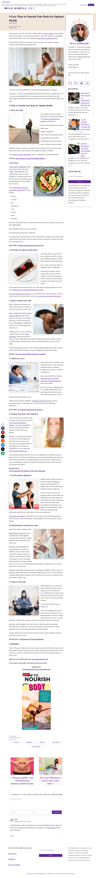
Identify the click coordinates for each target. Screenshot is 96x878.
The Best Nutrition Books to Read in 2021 (31, 245)
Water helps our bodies (16, 533)
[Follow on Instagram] (87, 83)
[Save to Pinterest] (3, 432)
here (55, 90)
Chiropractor (51, 828)
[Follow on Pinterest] (75, 83)
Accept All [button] (91, 5)
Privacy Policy (12, 853)
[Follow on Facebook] (70, 83)
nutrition (29, 742)
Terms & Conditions (14, 865)
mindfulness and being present (41, 401)
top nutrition (36, 746)
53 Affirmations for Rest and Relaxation (31, 639)
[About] (79, 31)
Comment (56, 812)
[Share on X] (3, 449)
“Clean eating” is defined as (17, 167)
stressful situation (48, 33)
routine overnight (51, 38)
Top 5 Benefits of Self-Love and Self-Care (30, 409)
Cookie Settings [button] (83, 5)
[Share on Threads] (3, 436)
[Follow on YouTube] (81, 83)
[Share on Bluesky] (3, 445)
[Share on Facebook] (3, 428)
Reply (12, 836)
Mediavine (72, 873)
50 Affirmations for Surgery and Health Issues (36, 669)
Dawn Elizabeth (13, 23)
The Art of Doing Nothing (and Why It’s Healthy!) (30, 354)
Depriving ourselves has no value (19, 294)
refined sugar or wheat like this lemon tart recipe (27, 290)
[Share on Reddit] (3, 441)
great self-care (41, 38)
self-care (42, 742)
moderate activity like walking (21, 154)
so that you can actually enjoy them (49, 296)
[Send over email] (3, 453)
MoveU (56, 481)
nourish (16, 742)
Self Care (15, 27)
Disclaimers (11, 859)
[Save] (26, 674)
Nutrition (11, 27)
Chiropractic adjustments (17, 516)
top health (56, 742)
